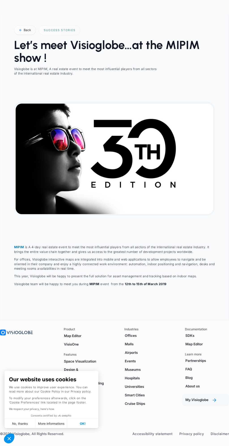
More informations (51, 423)
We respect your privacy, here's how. (32, 409)
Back (25, 30)
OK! (83, 423)
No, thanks (20, 423)
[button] (9, 438)
